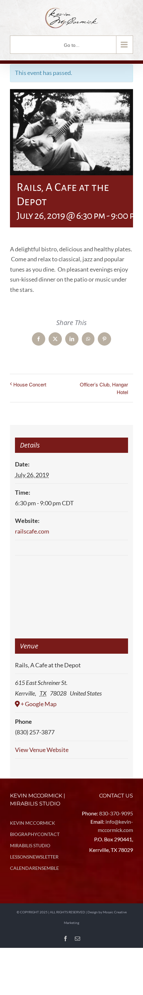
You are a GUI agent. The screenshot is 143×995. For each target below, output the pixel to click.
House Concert (29, 384)
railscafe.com (32, 531)
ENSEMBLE (47, 868)
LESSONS (19, 857)
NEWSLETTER (44, 857)
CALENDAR (22, 868)
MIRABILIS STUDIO (30, 845)
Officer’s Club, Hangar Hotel (104, 388)
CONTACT (48, 834)
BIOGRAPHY (23, 834)
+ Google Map (39, 703)
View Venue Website (42, 749)
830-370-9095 (116, 813)
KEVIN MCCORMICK (32, 823)
